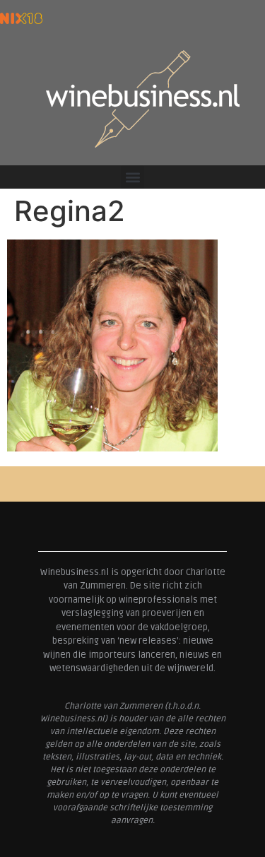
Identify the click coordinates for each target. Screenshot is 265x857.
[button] (132, 177)
